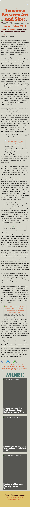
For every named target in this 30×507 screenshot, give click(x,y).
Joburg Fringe (21, 366)
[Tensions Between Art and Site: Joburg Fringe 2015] (15, 21)
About (7, 495)
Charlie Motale (14, 364)
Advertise (14, 495)
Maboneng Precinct (15, 368)
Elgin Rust (6, 366)
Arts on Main (4, 35)
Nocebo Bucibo (23, 368)
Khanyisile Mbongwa (5, 368)
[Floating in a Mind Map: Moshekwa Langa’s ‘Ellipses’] (15, 472)
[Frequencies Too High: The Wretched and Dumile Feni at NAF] (15, 434)
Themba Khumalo (19, 369)
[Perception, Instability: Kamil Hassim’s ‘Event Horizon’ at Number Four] (15, 396)
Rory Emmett (12, 369)
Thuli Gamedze (11, 29)
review (3, 29)
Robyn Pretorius (4, 369)
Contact (22, 495)
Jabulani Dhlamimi (13, 366)
